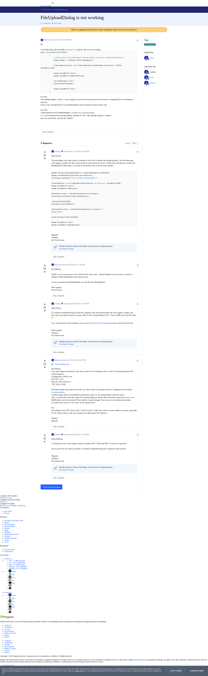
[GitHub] (10, 586)
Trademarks (142, 660)
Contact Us (8, 559)
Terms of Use (9, 665)
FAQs (6, 542)
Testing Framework (60, 10)
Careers (7, 635)
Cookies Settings (196, 671)
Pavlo (46, 40)
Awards (7, 629)
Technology (8, 627)
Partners (7, 536)
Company (7, 625)
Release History (9, 526)
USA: (17, 561)
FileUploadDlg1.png (62, 364)
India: (17, 565)
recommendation (58, 392)
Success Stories (9, 549)
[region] (104, 671)
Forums (7, 528)
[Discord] (10, 589)
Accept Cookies (176, 671)
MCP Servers (4, 506)
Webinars (7, 532)
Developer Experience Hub (13, 520)
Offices (6, 637)
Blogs (6, 530)
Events (6, 540)
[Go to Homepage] (52, 6)
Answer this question (51, 487)
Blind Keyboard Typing (98, 323)
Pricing (6, 513)
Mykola (57, 360)
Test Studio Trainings (66, 249)
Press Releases (9, 631)
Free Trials (8, 511)
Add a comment (47, 132)
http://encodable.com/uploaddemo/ (83, 178)
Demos (6, 522)
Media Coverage (10, 633)
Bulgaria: (18, 566)
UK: (17, 563)
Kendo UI (3, 502)
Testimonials (8, 551)
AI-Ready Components (17, 506)
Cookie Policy (79, 671)
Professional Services (11, 534)
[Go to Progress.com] (7, 618)
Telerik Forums (47, 10)
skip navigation (46, 6)
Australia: (18, 568)
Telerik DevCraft (6, 498)
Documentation (9, 524)
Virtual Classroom (10, 538)
